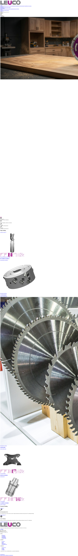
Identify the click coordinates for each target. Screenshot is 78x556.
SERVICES (1, 6)
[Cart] (2, 16)
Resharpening (3, 543)
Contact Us (3, 541)
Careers (5, 10)
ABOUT (1, 9)
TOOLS (1, 5)
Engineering (4, 7)
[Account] (0, 16)
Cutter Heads (3, 536)
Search (3, 542)
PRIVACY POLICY (3, 555)
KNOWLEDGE (2, 8)
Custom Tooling (8, 7)
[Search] (1, 14)
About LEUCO (2, 10)
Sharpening (1, 7)
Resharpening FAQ (4, 544)
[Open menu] (3, 16)
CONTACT (1, 11)
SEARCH (11, 555)
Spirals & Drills (4, 537)
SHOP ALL (2, 508)
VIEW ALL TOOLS (3, 232)
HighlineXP (3, 535)
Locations (7, 10)
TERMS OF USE (8, 555)
